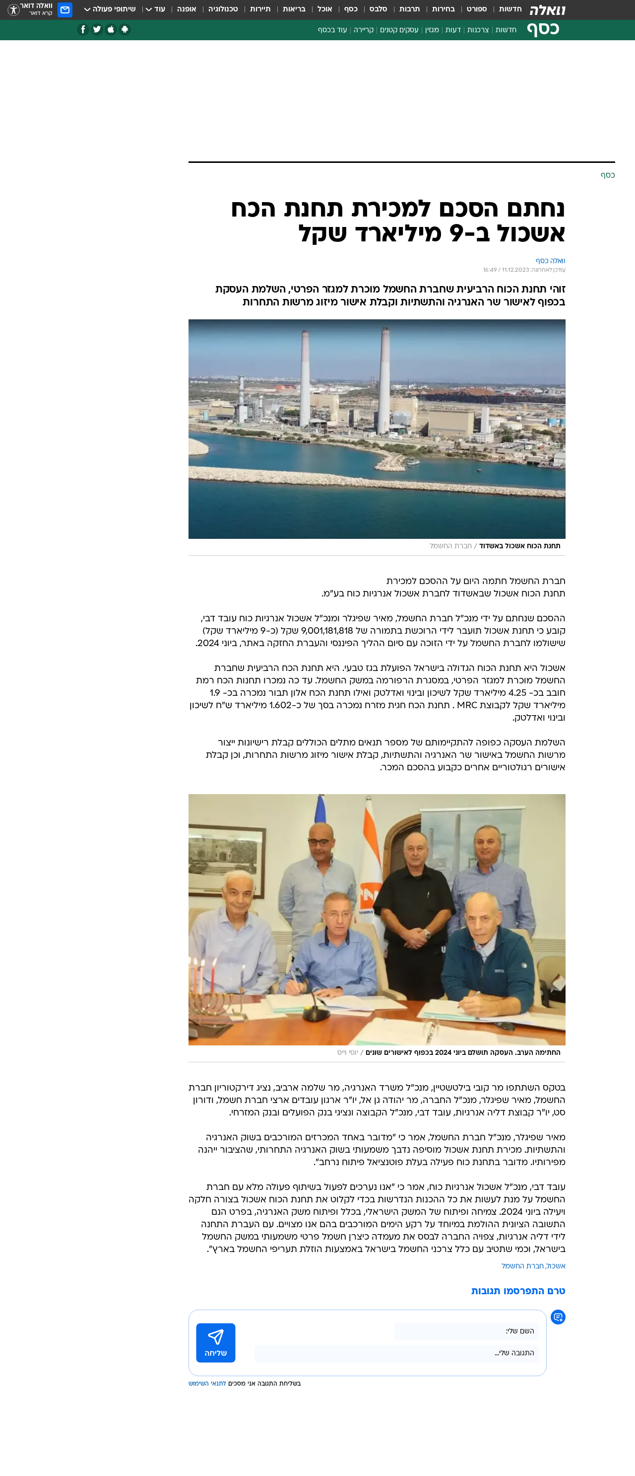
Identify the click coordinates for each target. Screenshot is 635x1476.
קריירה (364, 30)
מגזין (432, 30)
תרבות (409, 9)
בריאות (294, 9)
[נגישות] (13, 10)
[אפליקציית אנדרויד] (125, 29)
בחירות (443, 9)
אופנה (186, 9)
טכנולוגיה (223, 9)
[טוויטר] (97, 29)
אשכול (556, 1266)
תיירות (260, 9)
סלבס (378, 9)
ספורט (477, 9)
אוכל (325, 9)
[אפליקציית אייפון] (111, 29)
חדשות (510, 9)
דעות (453, 30)
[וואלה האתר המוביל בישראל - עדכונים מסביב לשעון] (548, 10)
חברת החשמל (523, 1266)
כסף (351, 9)
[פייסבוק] (83, 29)
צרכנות (478, 30)
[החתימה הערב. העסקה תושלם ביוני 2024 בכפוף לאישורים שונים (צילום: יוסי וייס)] (377, 928)
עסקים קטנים (399, 30)
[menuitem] (504, 9)
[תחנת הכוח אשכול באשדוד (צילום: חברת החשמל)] (377, 437)
